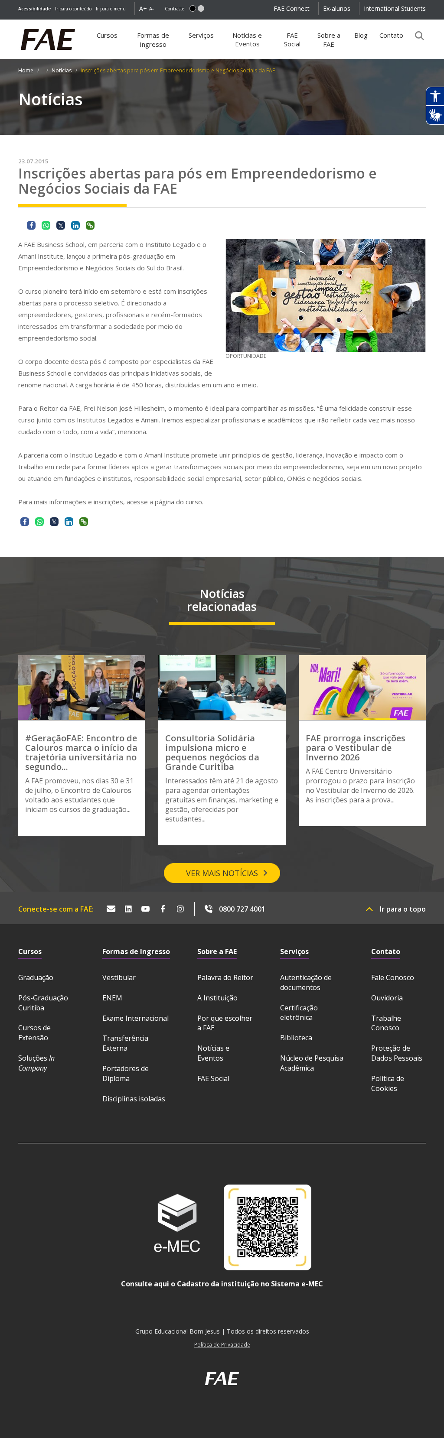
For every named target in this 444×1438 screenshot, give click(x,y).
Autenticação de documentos (306, 982)
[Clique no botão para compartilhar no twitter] (60, 225)
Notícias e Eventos (247, 39)
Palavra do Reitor (225, 977)
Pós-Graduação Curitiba (43, 1003)
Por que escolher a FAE (224, 1023)
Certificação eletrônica (299, 1013)
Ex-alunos (336, 8)
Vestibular (119, 977)
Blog (361, 35)
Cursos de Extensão (34, 1032)
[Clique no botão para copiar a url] (90, 225)
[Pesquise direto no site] (417, 35)
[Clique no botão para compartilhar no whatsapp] (46, 225)
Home (25, 70)
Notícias (62, 70)
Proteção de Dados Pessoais (396, 1053)
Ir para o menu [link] (111, 9)
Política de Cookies (387, 1083)
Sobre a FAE (328, 40)
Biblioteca (296, 1037)
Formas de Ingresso (153, 40)
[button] (192, 8)
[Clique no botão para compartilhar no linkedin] (75, 225)
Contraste (174, 9)
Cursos (107, 35)
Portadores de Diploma (125, 1073)
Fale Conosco (392, 977)
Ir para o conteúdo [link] (73, 9)
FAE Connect (292, 8)
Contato (391, 35)
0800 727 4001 (242, 909)
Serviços (201, 35)
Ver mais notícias (222, 873)
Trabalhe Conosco (386, 1023)
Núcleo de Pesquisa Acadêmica (311, 1063)
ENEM (112, 998)
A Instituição (217, 998)
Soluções (36, 1063)
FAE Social (292, 39)
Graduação (35, 977)
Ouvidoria (387, 998)
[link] (34, 8)
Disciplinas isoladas (133, 1099)
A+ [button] (143, 8)
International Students (395, 8)
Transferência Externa (125, 1043)
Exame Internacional (135, 1018)
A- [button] (151, 8)
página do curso (178, 501)
